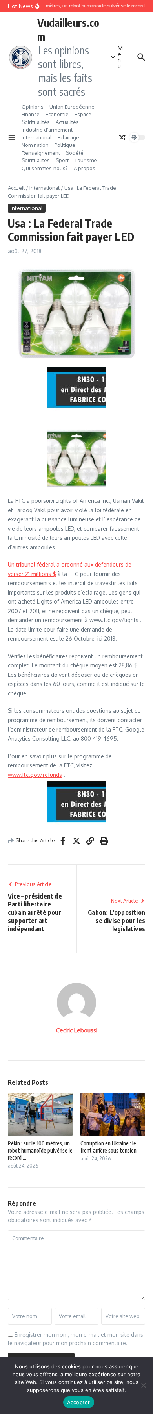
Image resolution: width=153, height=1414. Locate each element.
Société (75, 153)
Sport (62, 160)
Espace (83, 114)
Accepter (78, 1402)
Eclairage (68, 137)
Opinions (33, 107)
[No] (143, 1385)
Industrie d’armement (47, 129)
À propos (84, 168)
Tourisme (86, 160)
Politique (65, 145)
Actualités (67, 122)
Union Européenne (72, 107)
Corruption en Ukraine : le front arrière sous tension (108, 1147)
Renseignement (41, 153)
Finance (31, 114)
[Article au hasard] (122, 137)
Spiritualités (36, 122)
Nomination (35, 145)
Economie (57, 114)
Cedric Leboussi (76, 1030)
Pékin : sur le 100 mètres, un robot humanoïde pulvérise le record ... (40, 1150)
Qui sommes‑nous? (45, 168)
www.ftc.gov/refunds (35, 774)
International (37, 137)
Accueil (16, 188)
